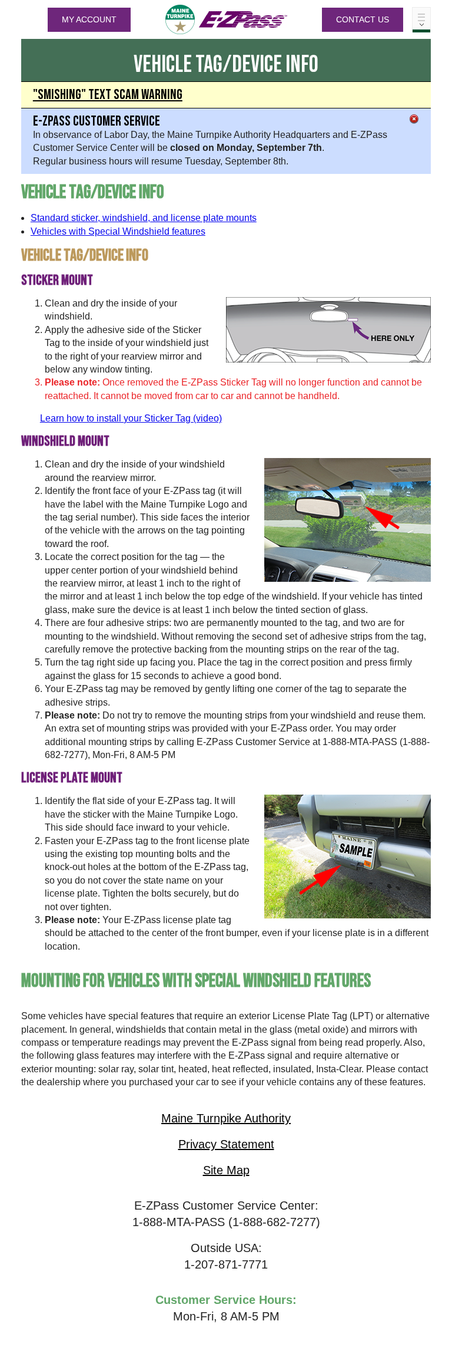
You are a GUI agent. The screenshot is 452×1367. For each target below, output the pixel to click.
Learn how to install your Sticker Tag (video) (131, 418)
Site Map (226, 1170)
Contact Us (362, 19)
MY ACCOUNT (89, 19)
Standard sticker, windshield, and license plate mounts (144, 218)
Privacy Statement (226, 1144)
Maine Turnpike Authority (226, 1118)
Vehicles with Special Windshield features (118, 231)
